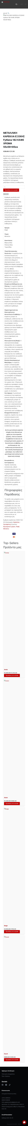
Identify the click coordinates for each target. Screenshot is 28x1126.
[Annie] (14, 610)
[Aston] (14, 738)
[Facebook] (2, 1085)
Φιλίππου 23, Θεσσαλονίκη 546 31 (13, 1104)
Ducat (6, 1054)
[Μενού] (25, 4)
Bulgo (6, 925)
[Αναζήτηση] (16, 4)
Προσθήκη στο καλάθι (11, 190)
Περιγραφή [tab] (6, 193)
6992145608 (6, 1100)
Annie (6, 669)
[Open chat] (24, 1122)
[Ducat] (14, 994)
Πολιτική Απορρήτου (8, 1074)
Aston (6, 797)
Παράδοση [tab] (6, 194)
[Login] (17, 4)
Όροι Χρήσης (6, 1076)
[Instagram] (6, 1085)
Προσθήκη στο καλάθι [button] (12, 675)
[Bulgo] (14, 866)
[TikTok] (9, 1085)
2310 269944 (6, 1098)
